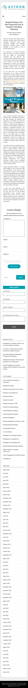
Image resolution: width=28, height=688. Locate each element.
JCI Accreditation (7, 432)
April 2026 (5, 484)
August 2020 (6, 601)
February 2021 (7, 579)
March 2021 (6, 576)
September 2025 (7, 508)
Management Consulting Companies (12, 435)
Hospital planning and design (10, 424)
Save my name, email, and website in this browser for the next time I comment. (13, 261)
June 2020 (5, 608)
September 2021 (7, 555)
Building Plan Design (8, 385)
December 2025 (7, 498)
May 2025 (5, 523)
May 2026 (5, 480)
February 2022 (7, 544)
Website (6, 254)
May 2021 (5, 569)
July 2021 (5, 562)
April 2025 (5, 526)
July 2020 (5, 604)
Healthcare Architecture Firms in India (13, 389)
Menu (23, 16)
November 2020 (7, 590)
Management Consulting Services (11, 442)
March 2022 (6, 540)
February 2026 (7, 491)
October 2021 (6, 551)
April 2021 (5, 572)
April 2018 (5, 661)
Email (5, 247)
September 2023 (7, 533)
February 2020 (7, 622)
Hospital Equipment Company (10, 414)
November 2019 (7, 629)
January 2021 (6, 583)
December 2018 (7, 636)
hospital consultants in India (10, 403)
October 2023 (6, 530)
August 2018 (6, 647)
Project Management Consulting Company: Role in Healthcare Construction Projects (14, 367)
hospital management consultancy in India (13, 421)
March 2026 (6, 487)
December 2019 (7, 626)
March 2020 (6, 618)
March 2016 (6, 672)
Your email (6, 299)
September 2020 (7, 597)
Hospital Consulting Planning (10, 407)
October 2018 (6, 643)
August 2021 (6, 558)
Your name (6, 291)
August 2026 (6, 469)
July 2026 (5, 473)
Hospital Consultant (8, 400)
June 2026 (5, 477)
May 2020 (5, 611)
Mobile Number (8, 307)
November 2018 (7, 640)
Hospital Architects (8, 396)
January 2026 (6, 494)
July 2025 (5, 516)
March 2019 (6, 633)
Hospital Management (8, 417)
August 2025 (6, 512)
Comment (7, 219)
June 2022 (5, 537)
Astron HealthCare (14, 34)
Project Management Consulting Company (14, 455)
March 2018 (6, 665)
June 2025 (5, 519)
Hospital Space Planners (9, 428)
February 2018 (7, 668)
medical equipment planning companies (13, 446)
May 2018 (5, 658)
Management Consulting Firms (11, 439)
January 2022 (6, 548)
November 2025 (7, 501)
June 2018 (5, 654)
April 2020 (5, 615)
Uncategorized (7, 458)
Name (5, 239)
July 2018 (5, 650)
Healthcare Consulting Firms (10, 393)
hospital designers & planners (16, 81)
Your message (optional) (11, 315)
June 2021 (5, 565)
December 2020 (7, 587)
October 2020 (6, 594)
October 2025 (6, 505)
